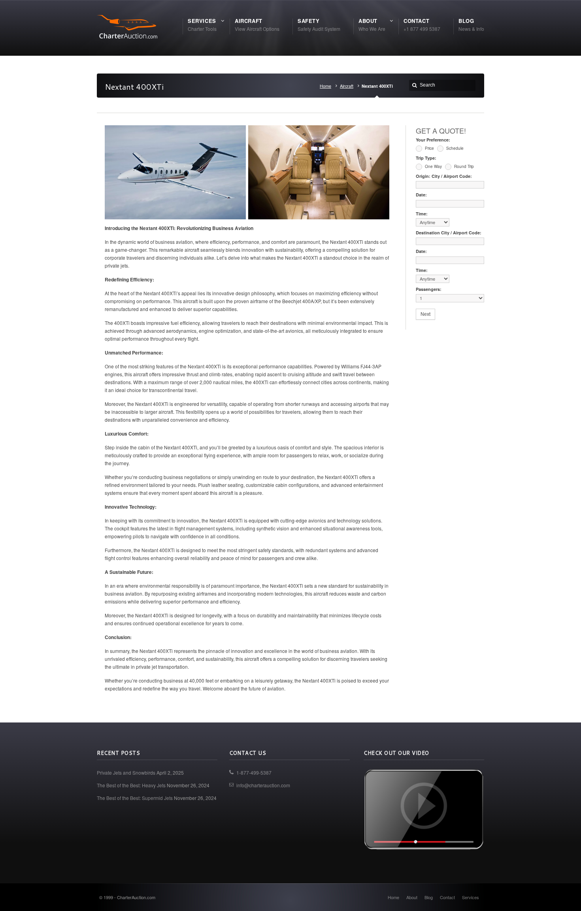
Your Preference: (433, 140)
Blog (428, 897)
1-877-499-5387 (254, 772)
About (411, 897)
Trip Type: (426, 158)
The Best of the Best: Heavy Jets (131, 785)
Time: (422, 214)
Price (429, 148)
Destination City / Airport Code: (448, 233)
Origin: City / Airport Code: (444, 176)
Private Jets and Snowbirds (126, 772)
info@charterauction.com (263, 785)
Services (470, 897)
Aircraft (346, 86)
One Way (433, 166)
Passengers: (428, 289)
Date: (421, 195)
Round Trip (463, 166)
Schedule (454, 148)
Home (325, 86)
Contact (447, 897)
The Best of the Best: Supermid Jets (135, 797)
